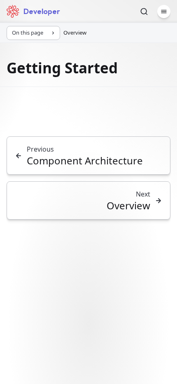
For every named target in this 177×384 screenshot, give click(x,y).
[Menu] (163, 11)
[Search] (144, 11)
